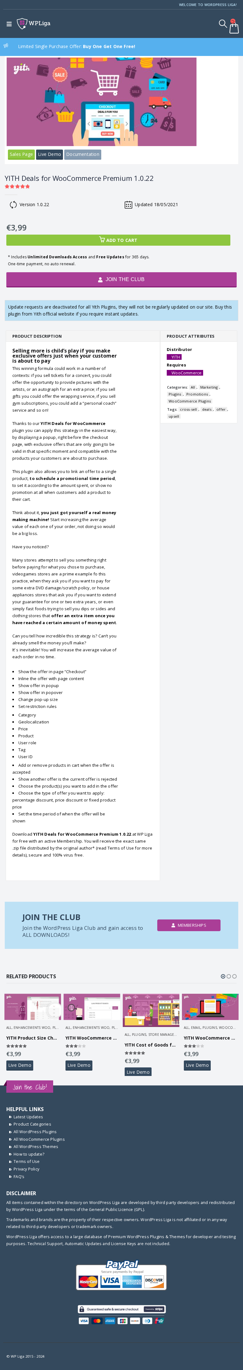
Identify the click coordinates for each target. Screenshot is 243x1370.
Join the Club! (30, 1087)
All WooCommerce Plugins (39, 1139)
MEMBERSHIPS (191, 925)
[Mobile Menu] (10, 23)
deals (206, 409)
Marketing (209, 387)
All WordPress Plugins (35, 1131)
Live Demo (49, 154)
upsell (174, 416)
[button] (223, 976)
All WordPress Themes (36, 1146)
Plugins (175, 394)
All (193, 387)
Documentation (82, 154)
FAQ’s (19, 1176)
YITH (175, 357)
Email (196, 1027)
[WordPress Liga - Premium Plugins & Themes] (33, 23)
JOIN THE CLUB (124, 279)
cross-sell (188, 409)
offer (221, 409)
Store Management (165, 1034)
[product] (32, 1005)
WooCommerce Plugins (190, 401)
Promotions (197, 394)
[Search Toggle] (223, 24)
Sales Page (21, 154)
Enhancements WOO (32, 1027)
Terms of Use (27, 1161)
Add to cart (122, 240)
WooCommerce (186, 373)
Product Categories (32, 1124)
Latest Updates (28, 1117)
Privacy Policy (26, 1169)
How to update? (29, 1154)
